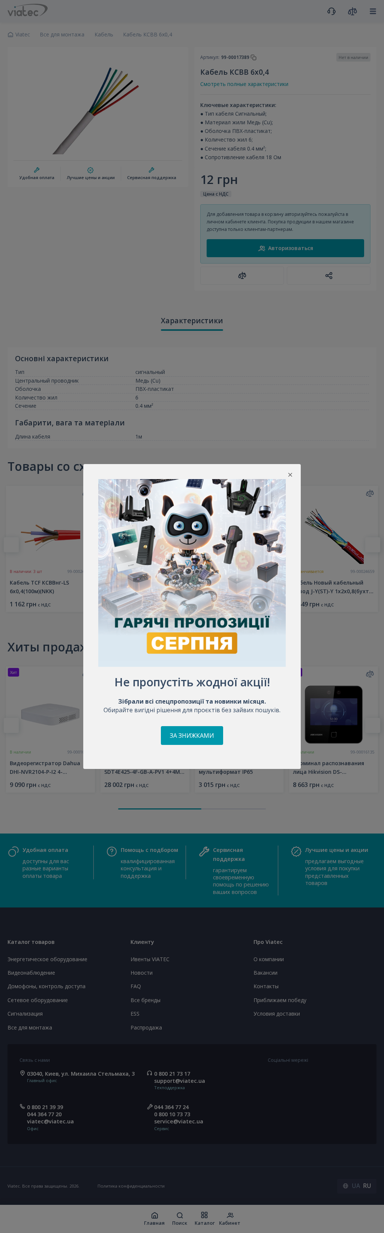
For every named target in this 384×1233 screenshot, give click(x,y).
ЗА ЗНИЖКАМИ (192, 735)
